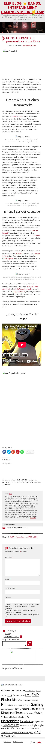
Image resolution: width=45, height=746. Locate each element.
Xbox (3, 735)
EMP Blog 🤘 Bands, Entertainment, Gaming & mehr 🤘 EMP (22, 7)
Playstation (26, 721)
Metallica (30, 713)
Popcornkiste (11, 725)
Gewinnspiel (5, 709)
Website (8, 597)
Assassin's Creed (30, 691)
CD (10, 694)
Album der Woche (13, 690)
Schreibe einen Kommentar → (17, 527)
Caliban (4, 695)
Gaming (37, 704)
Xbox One (10, 735)
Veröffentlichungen (24, 732)
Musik (37, 712)
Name (7, 579)
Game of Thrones (24, 705)
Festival (35, 700)
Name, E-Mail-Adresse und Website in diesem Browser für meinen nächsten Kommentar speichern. (22, 606)
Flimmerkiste (12, 705)
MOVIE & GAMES (21, 480)
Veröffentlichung (8, 732)
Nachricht (9, 557)
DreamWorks (17, 482)
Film (24, 482)
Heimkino (38, 708)
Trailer (32, 728)
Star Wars (11, 728)
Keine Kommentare (29, 45)
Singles (40, 725)
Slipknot (3, 728)
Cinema (16, 695)
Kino (27, 482)
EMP (28, 695)
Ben (10, 494)
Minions (30, 286)
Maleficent (20, 253)
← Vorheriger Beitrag (10, 632)
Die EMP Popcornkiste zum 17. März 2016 (24, 537)
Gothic (11, 709)
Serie (29, 725)
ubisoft (37, 728)
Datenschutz (7, 742)
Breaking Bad (8, 258)
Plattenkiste (10, 721)
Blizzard (38, 691)
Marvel (23, 713)
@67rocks (33, 518)
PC (27, 717)
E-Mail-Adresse (10, 588)
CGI (11, 482)
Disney (22, 695)
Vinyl (37, 732)
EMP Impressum (18, 742)
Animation (5, 482)
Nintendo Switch (17, 717)
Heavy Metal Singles (23, 708)
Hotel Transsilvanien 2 (23, 289)
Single (34, 725)
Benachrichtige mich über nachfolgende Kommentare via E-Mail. (20, 611)
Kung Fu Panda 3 (19, 291)
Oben (32, 742)
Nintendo (5, 716)
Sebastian (23, 725)
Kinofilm (14, 713)
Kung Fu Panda (17, 116)
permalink (7, 484)
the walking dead (23, 728)
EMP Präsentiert (26, 700)
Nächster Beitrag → (11, 636)
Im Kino (12, 480)
